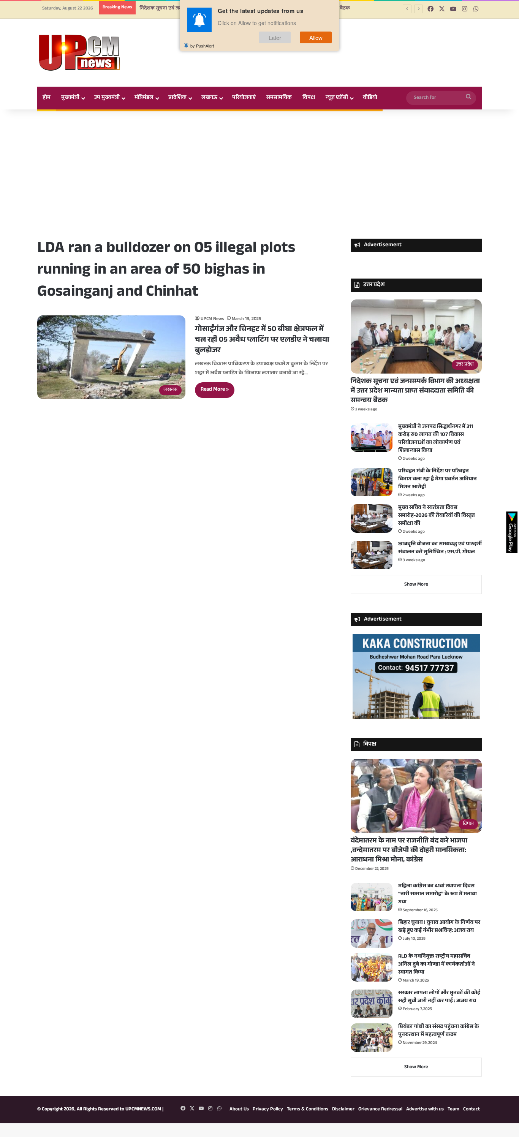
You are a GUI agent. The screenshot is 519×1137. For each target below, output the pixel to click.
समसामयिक (279, 98)
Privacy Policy (268, 1109)
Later (275, 37)
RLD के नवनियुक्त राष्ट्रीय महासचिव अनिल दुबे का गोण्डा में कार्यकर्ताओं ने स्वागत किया (436, 964)
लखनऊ (209, 98)
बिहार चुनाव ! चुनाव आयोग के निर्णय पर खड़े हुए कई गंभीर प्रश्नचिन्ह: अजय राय (439, 927)
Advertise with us (425, 1109)
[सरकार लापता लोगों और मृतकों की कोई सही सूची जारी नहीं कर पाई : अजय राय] (371, 1004)
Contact (471, 1109)
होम (47, 98)
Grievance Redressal (380, 1109)
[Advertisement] (259, 174)
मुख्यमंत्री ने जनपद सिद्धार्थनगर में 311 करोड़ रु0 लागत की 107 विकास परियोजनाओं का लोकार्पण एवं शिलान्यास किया (435, 439)
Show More (416, 585)
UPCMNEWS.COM (143, 1109)
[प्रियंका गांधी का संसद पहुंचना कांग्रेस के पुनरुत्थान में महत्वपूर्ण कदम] (371, 1037)
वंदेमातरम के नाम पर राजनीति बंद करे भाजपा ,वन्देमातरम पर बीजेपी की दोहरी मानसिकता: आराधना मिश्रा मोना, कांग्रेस (409, 851)
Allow (316, 37)
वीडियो (370, 98)
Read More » (215, 389)
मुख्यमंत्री (70, 98)
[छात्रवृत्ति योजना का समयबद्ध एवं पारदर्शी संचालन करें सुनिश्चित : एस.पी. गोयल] (371, 555)
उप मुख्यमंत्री (107, 98)
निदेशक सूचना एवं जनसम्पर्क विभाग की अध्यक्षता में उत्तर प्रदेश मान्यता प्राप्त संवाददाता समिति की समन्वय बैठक (415, 391)
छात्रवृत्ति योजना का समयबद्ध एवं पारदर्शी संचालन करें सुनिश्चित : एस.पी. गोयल (440, 548)
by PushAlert (202, 46)
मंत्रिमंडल (143, 98)
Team (453, 1109)
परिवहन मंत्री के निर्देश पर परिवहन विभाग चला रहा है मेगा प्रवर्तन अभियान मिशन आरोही (437, 479)
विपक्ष (308, 98)
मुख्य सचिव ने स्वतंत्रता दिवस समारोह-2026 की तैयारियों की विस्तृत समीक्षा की (436, 516)
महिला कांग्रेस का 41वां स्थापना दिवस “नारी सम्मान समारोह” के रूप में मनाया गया (437, 894)
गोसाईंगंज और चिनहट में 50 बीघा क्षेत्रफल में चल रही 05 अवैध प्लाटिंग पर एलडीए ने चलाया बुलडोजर (262, 340)
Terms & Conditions (307, 1109)
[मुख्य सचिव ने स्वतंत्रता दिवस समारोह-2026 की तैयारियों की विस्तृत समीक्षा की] (371, 518)
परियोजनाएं (244, 98)
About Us (239, 1109)
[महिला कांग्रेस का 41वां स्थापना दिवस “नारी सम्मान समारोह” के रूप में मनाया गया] (371, 897)
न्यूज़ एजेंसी (337, 98)
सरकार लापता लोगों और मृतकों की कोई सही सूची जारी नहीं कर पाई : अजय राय (439, 997)
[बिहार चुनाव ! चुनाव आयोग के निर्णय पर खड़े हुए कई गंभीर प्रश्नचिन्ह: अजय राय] (371, 933)
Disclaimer (343, 1109)
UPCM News (212, 319)
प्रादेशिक (177, 98)
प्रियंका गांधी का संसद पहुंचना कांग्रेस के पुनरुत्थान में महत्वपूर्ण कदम (438, 1031)
